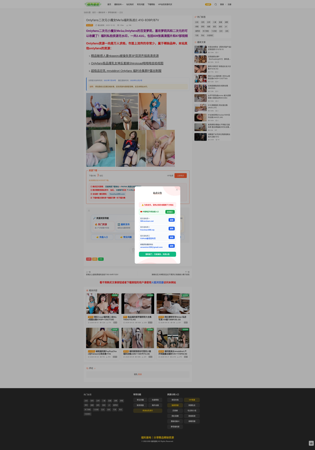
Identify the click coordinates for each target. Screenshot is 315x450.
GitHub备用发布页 (148, 238)
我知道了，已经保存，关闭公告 (157, 254)
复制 (171, 220)
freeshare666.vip (147, 230)
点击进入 (170, 212)
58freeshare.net (147, 221)
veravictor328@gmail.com (151, 247)
